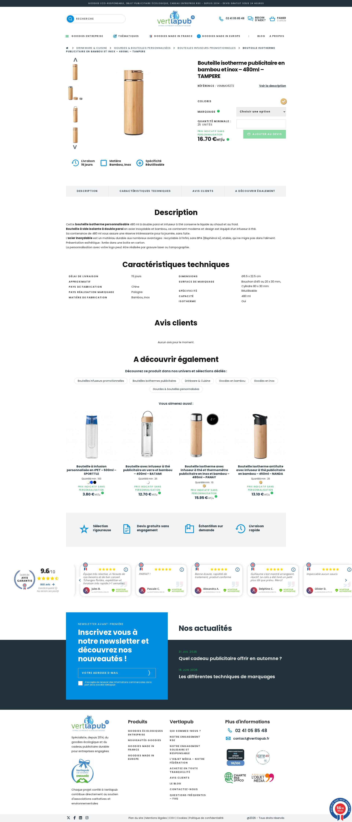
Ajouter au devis (267, 134)
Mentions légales (156, 818)
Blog (261, 36)
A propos (277, 36)
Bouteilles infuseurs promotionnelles (207, 48)
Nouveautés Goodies (144, 740)
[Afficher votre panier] (273, 19)
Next (75, 147)
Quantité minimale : (214, 121)
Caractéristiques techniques (145, 191)
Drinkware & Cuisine (91, 48)
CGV (172, 818)
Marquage (208, 111)
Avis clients (202, 191)
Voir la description (272, 86)
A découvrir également (255, 191)
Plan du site (136, 818)
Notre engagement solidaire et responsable (185, 749)
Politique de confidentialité (206, 818)
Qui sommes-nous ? (185, 731)
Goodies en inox (264, 381)
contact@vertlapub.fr (250, 738)
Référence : (207, 86)
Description (87, 191)
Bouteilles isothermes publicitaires (154, 381)
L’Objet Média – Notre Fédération (187, 760)
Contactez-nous (184, 789)
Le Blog (175, 783)
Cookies (182, 818)
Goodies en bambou (232, 381)
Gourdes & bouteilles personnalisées (142, 48)
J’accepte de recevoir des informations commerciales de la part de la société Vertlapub (118, 683)
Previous (75, 59)
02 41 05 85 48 (250, 731)
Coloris (205, 101)
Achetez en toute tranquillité (184, 770)
